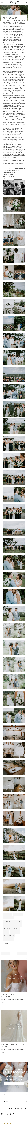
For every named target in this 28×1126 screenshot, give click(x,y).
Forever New (18, 179)
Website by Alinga (4, 1116)
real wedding (7, 924)
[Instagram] (10, 1114)
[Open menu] (3, 2)
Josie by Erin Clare (13, 56)
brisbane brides (18, 914)
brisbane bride (7, 914)
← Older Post (6, 953)
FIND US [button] (3, 1094)
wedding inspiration (9, 935)
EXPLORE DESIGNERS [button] (5, 1101)
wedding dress (14, 931)
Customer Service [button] (5, 1104)
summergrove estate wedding (11, 928)
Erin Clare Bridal (8, 921)
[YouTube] (13, 1114)
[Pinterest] (7, 1114)
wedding (6, 931)
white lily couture (8, 938)
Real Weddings (17, 924)
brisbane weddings (8, 917)
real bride (17, 921)
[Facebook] (2, 1114)
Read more (4, 1005)
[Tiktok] (4, 1114)
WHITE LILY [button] (3, 1098)
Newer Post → (22, 953)
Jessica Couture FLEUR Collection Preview (10, 995)
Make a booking (14, 1083)
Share (6, 943)
